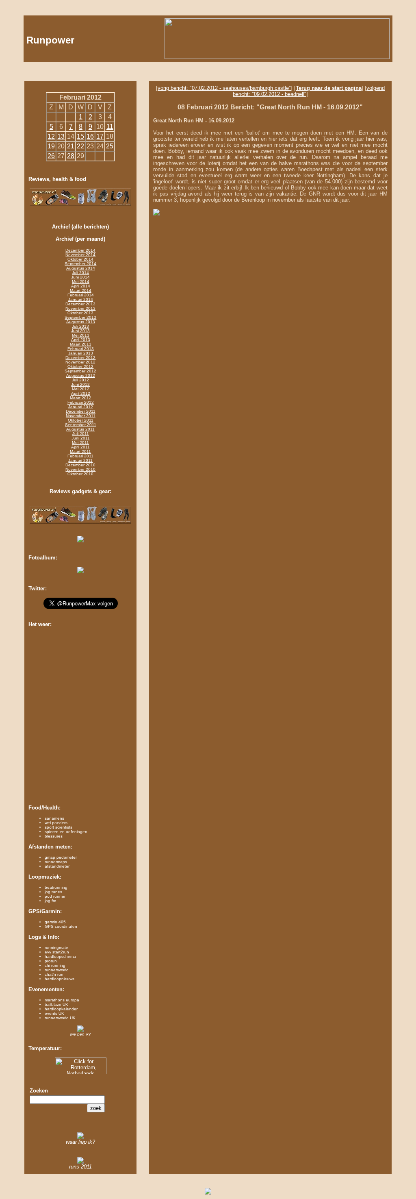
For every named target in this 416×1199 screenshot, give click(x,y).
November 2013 (80, 308)
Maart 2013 (80, 344)
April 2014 (80, 286)
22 (80, 146)
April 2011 (80, 447)
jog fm (50, 901)
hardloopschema (60, 956)
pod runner (55, 896)
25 (109, 146)
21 (70, 146)
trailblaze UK (56, 1004)
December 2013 (80, 304)
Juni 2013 (80, 331)
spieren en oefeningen (66, 831)
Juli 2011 (80, 433)
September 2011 (80, 424)
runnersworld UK (60, 1018)
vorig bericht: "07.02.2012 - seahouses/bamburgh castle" (224, 88)
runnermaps (56, 862)
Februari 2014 (80, 295)
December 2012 (80, 357)
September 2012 (80, 371)
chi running (55, 965)
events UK (54, 1013)
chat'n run (54, 974)
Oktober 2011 (80, 420)
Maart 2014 (80, 290)
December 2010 (80, 465)
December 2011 (80, 411)
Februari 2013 (80, 348)
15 (80, 136)
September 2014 (80, 263)
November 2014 (80, 254)
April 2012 (80, 393)
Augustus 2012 (80, 375)
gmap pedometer (61, 857)
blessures (54, 836)
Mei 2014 (80, 281)
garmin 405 (55, 922)
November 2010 (80, 469)
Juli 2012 (80, 380)
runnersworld (57, 970)
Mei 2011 (80, 442)
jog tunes (53, 892)
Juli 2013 (80, 326)
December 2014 (80, 250)
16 (90, 136)
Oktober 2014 (80, 259)
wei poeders (56, 822)
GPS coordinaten (61, 926)
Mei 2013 (80, 335)
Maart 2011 (80, 451)
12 (51, 136)
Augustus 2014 (80, 268)
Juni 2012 (80, 384)
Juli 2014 (80, 272)
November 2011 (80, 415)
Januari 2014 (80, 299)
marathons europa (62, 1000)
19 (51, 146)
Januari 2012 (80, 407)
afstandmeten (58, 866)
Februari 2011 (80, 456)
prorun (51, 961)
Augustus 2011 (80, 429)
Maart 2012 (80, 398)
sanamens (54, 818)
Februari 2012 (80, 402)
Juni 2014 (80, 277)
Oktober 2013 (80, 313)
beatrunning (56, 887)
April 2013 (80, 339)
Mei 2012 (80, 389)
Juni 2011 (81, 438)
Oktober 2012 (80, 366)
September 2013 (80, 317)
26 (51, 155)
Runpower (50, 40)
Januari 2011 (80, 460)
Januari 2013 (80, 353)
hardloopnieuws (59, 979)
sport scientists (58, 827)
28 (70, 155)
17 (100, 136)
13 (61, 136)
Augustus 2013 (80, 322)
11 (109, 126)
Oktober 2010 (80, 474)
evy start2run (57, 952)
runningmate (56, 947)
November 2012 (80, 362)
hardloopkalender (61, 1009)
